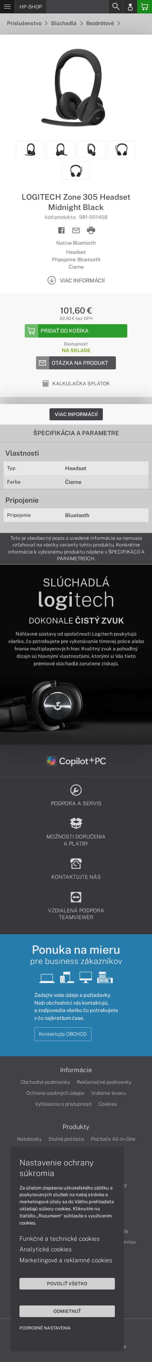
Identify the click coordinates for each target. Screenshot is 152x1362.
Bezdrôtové (100, 23)
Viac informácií (76, 414)
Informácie (76, 1070)
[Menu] (7, 6)
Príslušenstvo (24, 23)
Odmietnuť (67, 1311)
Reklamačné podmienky (104, 1082)
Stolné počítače (66, 1139)
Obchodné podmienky (45, 1082)
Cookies (108, 1104)
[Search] (116, 6)
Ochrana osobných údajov (55, 1093)
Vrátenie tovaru (108, 1093)
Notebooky (29, 1139)
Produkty (76, 1127)
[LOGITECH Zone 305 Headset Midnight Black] (76, 88)
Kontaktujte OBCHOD (63, 1034)
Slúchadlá (64, 23)
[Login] (130, 6)
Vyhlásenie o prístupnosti (63, 1104)
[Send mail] (76, 231)
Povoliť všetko (67, 1283)
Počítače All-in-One (113, 1139)
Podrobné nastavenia (45, 1328)
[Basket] (144, 6)
